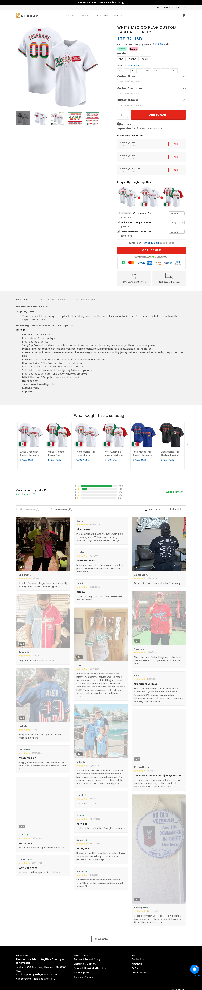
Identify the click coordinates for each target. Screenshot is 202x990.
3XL (156, 71)
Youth (145, 59)
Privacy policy (82, 972)
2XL (148, 71)
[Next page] (96, 66)
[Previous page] (18, 66)
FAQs (158, 7)
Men (121, 59)
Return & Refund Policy (87, 959)
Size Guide (133, 65)
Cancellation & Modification (90, 968)
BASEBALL (86, 15)
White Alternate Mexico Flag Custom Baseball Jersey (137, 231)
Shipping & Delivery (85, 963)
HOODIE (118, 15)
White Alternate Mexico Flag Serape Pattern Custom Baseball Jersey (115, 453)
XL (139, 71)
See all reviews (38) (26, 494)
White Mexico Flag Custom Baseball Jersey (143, 213)
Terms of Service (84, 977)
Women (133, 59)
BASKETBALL (102, 15)
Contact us (168, 7)
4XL (165, 71)
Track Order (180, 7)
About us (137, 963)
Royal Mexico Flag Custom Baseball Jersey (142, 453)
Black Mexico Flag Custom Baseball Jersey (170, 453)
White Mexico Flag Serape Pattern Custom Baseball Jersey (85, 453)
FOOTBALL (71, 15)
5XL (174, 71)
